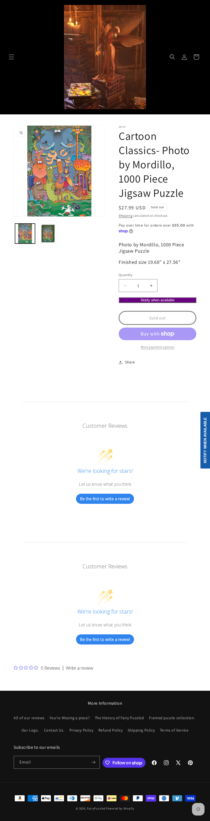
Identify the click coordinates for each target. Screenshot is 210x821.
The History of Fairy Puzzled (119, 717)
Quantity (125, 275)
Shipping (126, 215)
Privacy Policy (81, 730)
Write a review (79, 668)
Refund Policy (110, 730)
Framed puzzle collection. (172, 717)
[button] (11, 57)
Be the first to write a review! (105, 498)
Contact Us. (54, 730)
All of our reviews (29, 717)
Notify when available (157, 300)
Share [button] (130, 362)
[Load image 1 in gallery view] (25, 234)
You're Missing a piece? (69, 717)
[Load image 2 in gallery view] (48, 234)
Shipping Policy (141, 730)
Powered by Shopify (120, 808)
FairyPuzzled (96, 808)
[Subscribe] (94, 762)
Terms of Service (174, 730)
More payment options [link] (157, 347)
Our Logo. (30, 730)
